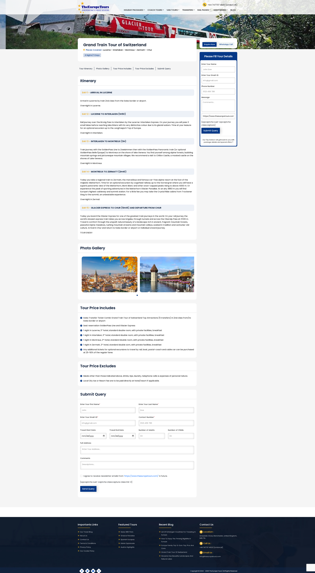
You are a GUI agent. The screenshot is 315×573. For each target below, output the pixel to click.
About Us (83, 536)
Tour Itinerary (85, 68)
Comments (85, 458)
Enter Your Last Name (149, 404)
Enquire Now (209, 44)
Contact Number (147, 417)
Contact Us (84, 539)
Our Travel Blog (86, 532)
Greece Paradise (128, 536)
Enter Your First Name (90, 404)
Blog (233, 10)
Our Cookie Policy (87, 551)
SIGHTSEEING (219, 10)
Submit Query (164, 68)
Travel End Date (117, 430)
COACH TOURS (155, 10)
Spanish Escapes (127, 539)
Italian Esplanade (128, 543)
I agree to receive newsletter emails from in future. (125, 476)
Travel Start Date (88, 430)
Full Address (85, 443)
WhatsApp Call (226, 44)
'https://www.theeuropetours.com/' (141, 476)
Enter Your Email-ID (89, 417)
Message (205, 97)
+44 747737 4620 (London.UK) (222, 4)
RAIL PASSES (203, 10)
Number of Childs (176, 430)
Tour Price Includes (122, 68)
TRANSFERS (187, 10)
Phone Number (208, 86)
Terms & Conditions (88, 543)
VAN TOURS (172, 10)
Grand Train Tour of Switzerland (174, 552)
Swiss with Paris (127, 532)
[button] (137, 295)
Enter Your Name (208, 64)
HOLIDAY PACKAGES (133, 10)
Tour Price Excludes (144, 68)
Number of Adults (147, 430)
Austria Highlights (127, 547)
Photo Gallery (102, 68)
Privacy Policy (85, 547)
